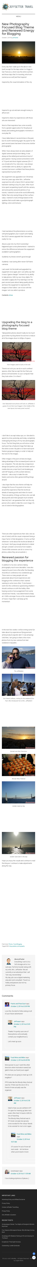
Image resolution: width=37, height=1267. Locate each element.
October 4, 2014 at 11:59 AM (21, 1174)
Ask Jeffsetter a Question (9, 1214)
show (11, 295)
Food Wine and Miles (18, 1057)
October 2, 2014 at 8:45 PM (20, 1060)
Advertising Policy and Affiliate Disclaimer (13, 1199)
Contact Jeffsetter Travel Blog (10, 1207)
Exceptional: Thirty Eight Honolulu (11, 1242)
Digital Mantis (19, 1260)
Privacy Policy (6, 1203)
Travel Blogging (17, 944)
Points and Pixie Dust (18, 1004)
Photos (11, 944)
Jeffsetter (13, 1258)
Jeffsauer (17, 1021)
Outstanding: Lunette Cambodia (11, 1245)
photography (21, 946)
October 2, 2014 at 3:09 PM (20, 1006)
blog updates (13, 946)
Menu (18, 16)
